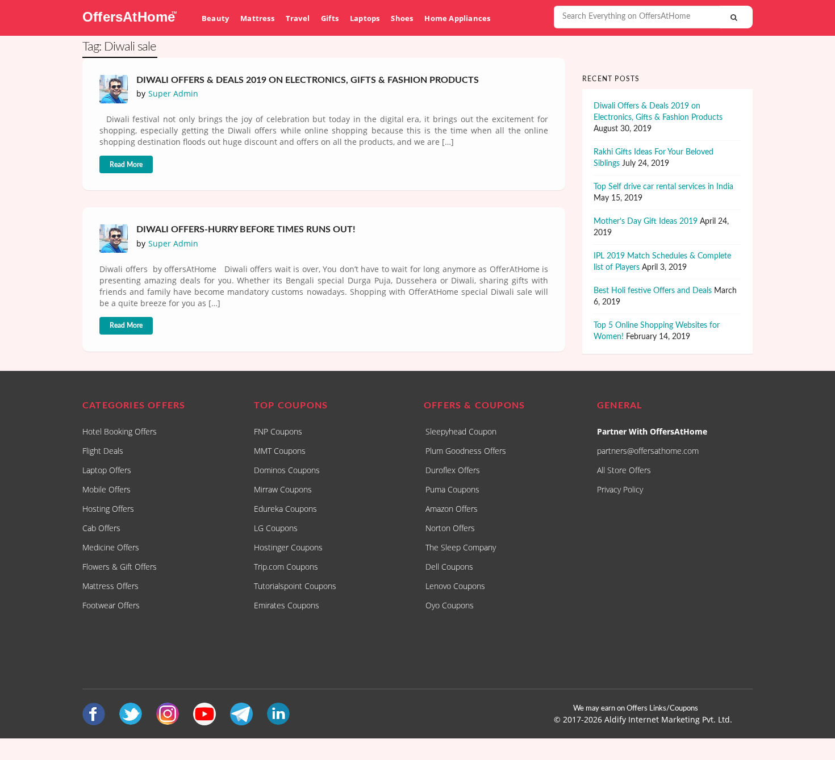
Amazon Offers (451, 508)
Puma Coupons (452, 489)
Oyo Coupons (449, 605)
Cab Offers (101, 528)
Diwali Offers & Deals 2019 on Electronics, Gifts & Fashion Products (307, 80)
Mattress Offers (110, 586)
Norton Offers (450, 528)
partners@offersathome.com (648, 450)
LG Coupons (276, 528)
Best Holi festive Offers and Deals (653, 291)
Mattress (257, 18)
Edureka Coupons (285, 508)
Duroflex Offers (452, 470)
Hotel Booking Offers (119, 431)
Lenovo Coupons (455, 586)
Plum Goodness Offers (465, 450)
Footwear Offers (111, 605)
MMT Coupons (280, 450)
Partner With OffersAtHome (652, 431)
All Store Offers (624, 470)
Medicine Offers (110, 547)
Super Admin (173, 93)
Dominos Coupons (287, 470)
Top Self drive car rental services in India (663, 187)
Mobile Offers (106, 489)
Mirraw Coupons (283, 489)
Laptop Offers (106, 470)
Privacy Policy (620, 489)
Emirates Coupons (286, 605)
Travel (298, 18)
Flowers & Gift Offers (119, 566)
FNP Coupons (278, 431)
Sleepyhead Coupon (460, 431)
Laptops (364, 18)
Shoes (402, 18)
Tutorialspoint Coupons (295, 586)
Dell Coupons (449, 566)
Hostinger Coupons (288, 547)
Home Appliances (457, 18)
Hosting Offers (108, 508)
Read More (126, 164)
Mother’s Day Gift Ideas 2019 (646, 222)
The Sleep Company (460, 547)
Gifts (330, 18)
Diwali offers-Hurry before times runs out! (246, 229)
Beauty (215, 18)
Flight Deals (102, 450)
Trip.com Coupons (286, 566)
